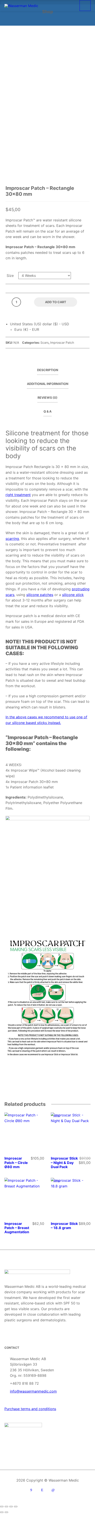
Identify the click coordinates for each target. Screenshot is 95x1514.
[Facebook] (31, 1490)
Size (10, 275)
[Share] (11, 1506)
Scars (44, 342)
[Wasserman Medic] (21, 5)
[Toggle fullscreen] (6, 1506)
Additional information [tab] (47, 384)
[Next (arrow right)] (6, 1512)
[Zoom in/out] (2, 1506)
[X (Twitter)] (64, 1490)
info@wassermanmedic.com (33, 1391)
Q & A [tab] (47, 411)
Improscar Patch (62, 342)
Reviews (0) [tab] (47, 397)
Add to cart (55, 302)
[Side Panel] (85, 5)
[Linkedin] (53, 1490)
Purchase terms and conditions (30, 1409)
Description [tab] (47, 370)
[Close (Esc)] (15, 1506)
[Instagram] (42, 1490)
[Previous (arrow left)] (2, 1512)
